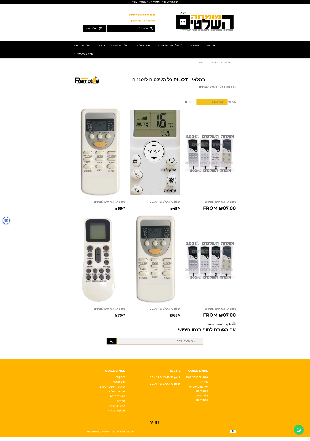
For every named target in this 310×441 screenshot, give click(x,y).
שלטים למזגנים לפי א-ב (172, 45)
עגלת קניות (92, 28)
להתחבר (150, 20)
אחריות (101, 45)
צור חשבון (136, 20)
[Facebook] (157, 422)
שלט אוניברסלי (82, 45)
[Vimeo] (151, 422)
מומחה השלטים (119, 431)
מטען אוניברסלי (84, 54)
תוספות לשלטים (143, 45)
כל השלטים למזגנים (221, 62)
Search (203, 382)
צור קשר (211, 45)
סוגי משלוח (195, 45)
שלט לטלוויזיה (120, 45)
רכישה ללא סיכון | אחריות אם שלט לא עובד (155, 2)
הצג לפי (232, 101)
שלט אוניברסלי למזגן (197, 377)
